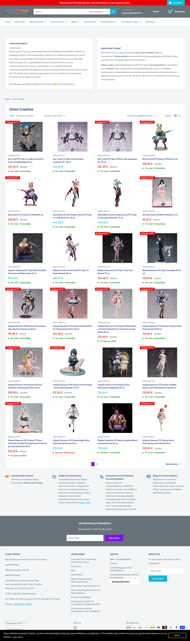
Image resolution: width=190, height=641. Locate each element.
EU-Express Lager (130, 22)
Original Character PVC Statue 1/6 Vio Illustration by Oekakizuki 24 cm (113, 386)
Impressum (76, 566)
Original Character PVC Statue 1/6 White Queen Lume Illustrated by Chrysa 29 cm (159, 386)
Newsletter (178, 3)
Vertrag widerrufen (120, 581)
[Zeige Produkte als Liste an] (179, 115)
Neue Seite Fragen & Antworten (85, 585)
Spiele (74, 22)
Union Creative (19, 99)
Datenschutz (77, 574)
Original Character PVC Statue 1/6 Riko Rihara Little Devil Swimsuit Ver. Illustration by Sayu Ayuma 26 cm (117, 329)
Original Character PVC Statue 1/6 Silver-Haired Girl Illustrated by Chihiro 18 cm (25, 386)
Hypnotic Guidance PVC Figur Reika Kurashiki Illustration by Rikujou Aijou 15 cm (27, 271)
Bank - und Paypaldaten (120, 559)
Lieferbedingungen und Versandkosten (120, 569)
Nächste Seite (172, 464)
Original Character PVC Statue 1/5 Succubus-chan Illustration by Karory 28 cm (27, 327)
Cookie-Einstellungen (81, 597)
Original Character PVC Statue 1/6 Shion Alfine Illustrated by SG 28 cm (162, 327)
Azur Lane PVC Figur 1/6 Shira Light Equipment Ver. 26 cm (117, 160)
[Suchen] (113, 11)
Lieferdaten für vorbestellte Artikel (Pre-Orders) (84, 560)
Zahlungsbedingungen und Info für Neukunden (124, 576)
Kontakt (113, 563)
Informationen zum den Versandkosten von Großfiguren (85, 609)
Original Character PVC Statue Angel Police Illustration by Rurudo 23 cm (71, 441)
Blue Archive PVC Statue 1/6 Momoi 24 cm (25, 214)
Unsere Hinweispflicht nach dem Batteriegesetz (85, 591)
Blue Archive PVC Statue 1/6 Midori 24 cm (160, 159)
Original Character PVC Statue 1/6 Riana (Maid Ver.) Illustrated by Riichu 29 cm (72, 327)
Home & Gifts (90, 22)
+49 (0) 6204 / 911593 (22, 604)
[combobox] (60, 11)
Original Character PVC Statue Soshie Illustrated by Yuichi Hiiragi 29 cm (158, 441)
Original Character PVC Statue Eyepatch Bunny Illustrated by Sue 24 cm (117, 441)
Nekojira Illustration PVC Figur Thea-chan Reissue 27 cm (115, 271)
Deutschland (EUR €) (14, 623)
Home (7, 22)
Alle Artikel (20, 22)
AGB (73, 570)
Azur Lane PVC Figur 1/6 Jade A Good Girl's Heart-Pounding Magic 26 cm (26, 160)
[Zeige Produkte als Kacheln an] (175, 115)
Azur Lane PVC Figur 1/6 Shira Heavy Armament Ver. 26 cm (68, 160)
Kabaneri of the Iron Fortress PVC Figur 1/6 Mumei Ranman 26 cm (71, 271)
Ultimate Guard (107, 22)
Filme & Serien (57, 22)
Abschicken (114, 538)
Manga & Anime (36, 22)
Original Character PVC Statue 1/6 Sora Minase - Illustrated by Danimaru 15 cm (72, 386)
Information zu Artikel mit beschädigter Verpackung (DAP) (85, 602)
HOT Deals (150, 22)
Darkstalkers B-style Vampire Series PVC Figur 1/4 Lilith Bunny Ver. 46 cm (72, 216)
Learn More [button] (17, 637)
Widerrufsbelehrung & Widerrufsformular (81, 580)
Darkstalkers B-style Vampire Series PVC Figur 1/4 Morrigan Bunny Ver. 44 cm (117, 216)
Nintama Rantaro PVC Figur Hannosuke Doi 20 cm (161, 271)
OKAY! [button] (177, 635)
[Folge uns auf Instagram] (75, 628)
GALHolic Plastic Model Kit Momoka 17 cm (159, 214)
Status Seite (84, 502)
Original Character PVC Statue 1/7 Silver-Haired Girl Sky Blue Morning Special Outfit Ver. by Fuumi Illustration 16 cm (27, 443)
